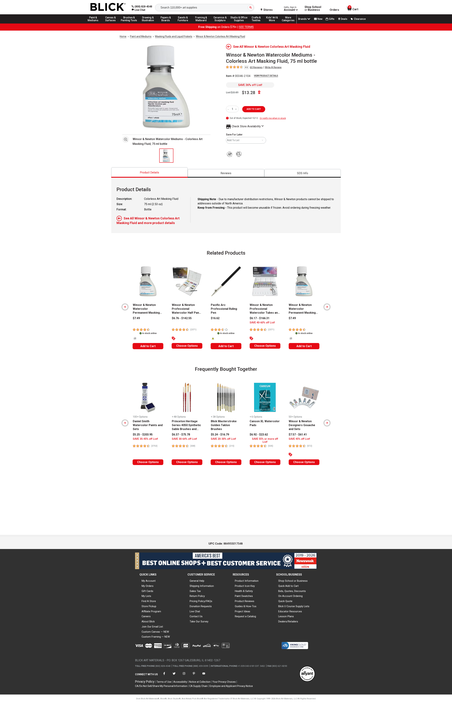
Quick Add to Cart (288, 586)
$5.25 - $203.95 (143, 434)
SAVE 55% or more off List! (265, 440)
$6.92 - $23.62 (259, 434)
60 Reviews (256, 67)
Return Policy (197, 596)
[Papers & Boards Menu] (167, 23)
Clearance (360, 19)
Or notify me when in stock (273, 118)
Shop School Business (313, 8)
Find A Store (149, 601)
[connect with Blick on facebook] (164, 675)
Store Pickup (149, 606)
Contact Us (196, 616)
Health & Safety (244, 591)
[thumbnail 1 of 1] (166, 156)
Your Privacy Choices (224, 681)
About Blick (148, 621)
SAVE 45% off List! (299, 438)
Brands (302, 19)
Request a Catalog (245, 616)
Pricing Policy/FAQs (201, 601)
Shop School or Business (293, 580)
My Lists (146, 596)
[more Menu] (288, 23)
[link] (138, 9)
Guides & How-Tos (245, 606)
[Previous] (125, 306)
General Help (197, 580)
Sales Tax (195, 591)
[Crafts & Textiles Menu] (258, 23)
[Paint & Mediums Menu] (94, 23)
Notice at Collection (199, 681)
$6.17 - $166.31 (259, 318)
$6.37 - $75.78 (181, 434)
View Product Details (266, 75)
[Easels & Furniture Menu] (183, 23)
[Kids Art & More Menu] (273, 23)
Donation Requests (201, 606)
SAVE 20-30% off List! (223, 438)
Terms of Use (163, 681)
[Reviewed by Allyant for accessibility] (307, 674)
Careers (146, 616)
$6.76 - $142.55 (182, 318)
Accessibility (180, 681)
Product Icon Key (245, 586)
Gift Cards (147, 591)
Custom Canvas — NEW (155, 631)
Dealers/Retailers (288, 621)
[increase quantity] (236, 109)
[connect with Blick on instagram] (184, 675)
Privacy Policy (144, 681)
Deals (344, 19)
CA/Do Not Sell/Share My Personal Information (161, 686)
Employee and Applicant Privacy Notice (231, 686)
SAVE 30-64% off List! (184, 438)
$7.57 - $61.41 (298, 434)
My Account (149, 580)
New (319, 19)
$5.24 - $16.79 (220, 434)
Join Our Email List (152, 626)
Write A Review (273, 67)
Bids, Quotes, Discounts (292, 591)
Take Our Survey (199, 621)
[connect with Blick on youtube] (203, 675)
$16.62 (215, 318)
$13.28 (248, 92)
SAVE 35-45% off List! (145, 438)
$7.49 (136, 318)
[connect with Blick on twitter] (174, 675)
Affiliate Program (151, 611)
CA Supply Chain (198, 686)
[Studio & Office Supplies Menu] (239, 23)
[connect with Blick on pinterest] (193, 675)
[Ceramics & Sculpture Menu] (220, 23)
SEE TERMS (246, 27)
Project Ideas (242, 611)
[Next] (327, 306)
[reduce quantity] (229, 109)
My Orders (147, 586)
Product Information (246, 580)
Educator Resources (290, 611)
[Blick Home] (108, 7)
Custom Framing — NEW (156, 636)
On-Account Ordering (290, 596)
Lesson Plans (286, 616)
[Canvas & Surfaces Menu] (111, 23)
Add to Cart (148, 346)
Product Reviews (244, 601)
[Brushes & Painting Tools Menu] (129, 23)
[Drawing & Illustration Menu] (148, 23)
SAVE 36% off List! (250, 85)
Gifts (331, 19)
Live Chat (195, 611)
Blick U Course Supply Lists (293, 606)
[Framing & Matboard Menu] (201, 23)
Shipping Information (202, 586)
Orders (334, 9)
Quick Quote (285, 601)
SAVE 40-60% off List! (262, 322)
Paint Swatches (244, 596)
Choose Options (187, 345)
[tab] (149, 172)
